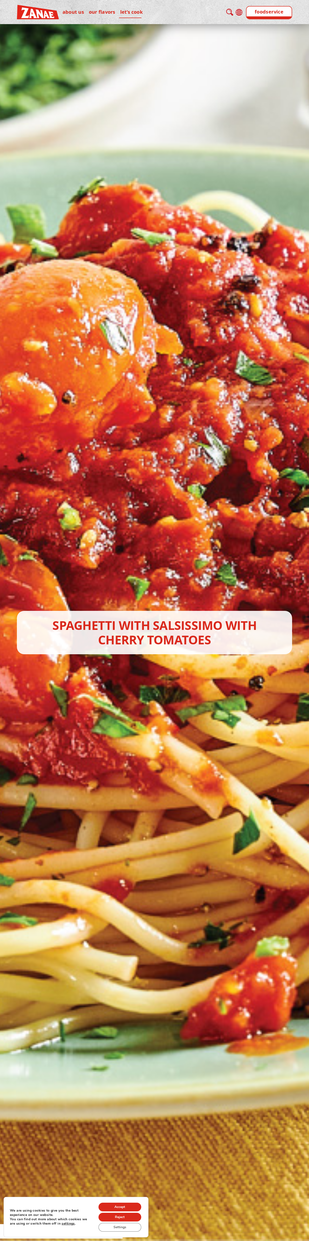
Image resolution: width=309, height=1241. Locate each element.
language (239, 12)
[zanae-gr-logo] (38, 8)
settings (68, 1223)
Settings (119, 1227)
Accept (119, 1207)
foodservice (269, 11)
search (229, 12)
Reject (120, 1217)
